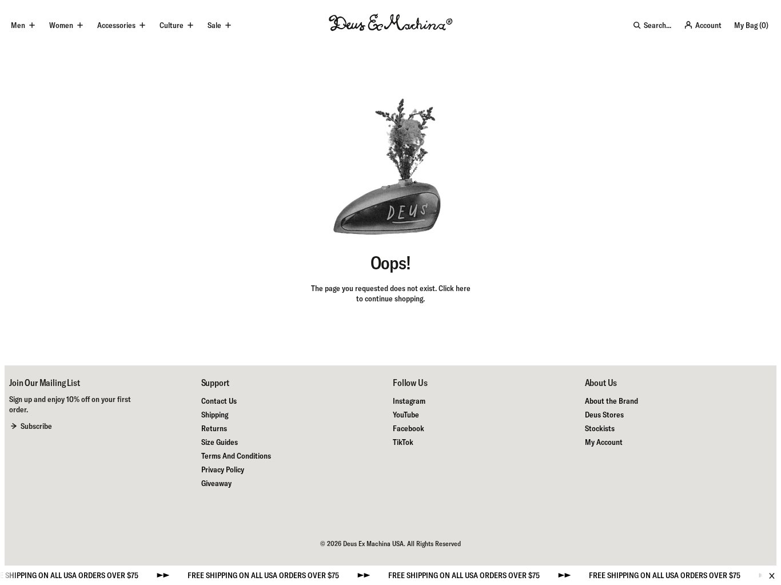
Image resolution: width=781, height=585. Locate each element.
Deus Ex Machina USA (373, 543)
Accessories (116, 25)
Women (61, 25)
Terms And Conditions (236, 456)
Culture (172, 25)
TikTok (403, 442)
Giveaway (216, 483)
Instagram (409, 401)
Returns (214, 428)
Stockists (600, 428)
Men (18, 25)
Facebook (408, 428)
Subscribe (36, 426)
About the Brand (611, 401)
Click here (455, 288)
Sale (214, 25)
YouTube (406, 414)
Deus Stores (604, 414)
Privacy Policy (222, 469)
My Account (604, 442)
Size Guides (219, 442)
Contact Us (219, 401)
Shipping (214, 414)
